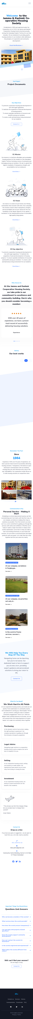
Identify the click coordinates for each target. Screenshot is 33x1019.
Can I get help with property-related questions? (13, 930)
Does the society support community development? (13, 935)
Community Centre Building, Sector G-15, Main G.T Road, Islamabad (17, 854)
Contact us (11, 999)
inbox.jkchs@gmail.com (17, 848)
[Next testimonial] (29, 323)
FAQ (25, 1002)
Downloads (19, 1002)
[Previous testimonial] (3, 323)
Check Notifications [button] (15, 45)
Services (17, 999)
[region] (16, 323)
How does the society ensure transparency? (15, 925)
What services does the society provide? (14, 921)
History (23, 999)
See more (7, 571)
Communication (10, 1002)
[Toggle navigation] (29, 3)
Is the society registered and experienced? (15, 945)
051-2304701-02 (17, 843)
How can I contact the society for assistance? (12, 940)
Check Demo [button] (15, 171)
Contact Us (16, 124)
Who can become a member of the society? (15, 917)
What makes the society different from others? (14, 950)
